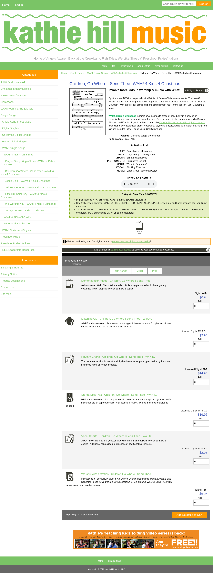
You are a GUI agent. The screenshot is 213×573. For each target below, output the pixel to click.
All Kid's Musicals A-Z (13, 82)
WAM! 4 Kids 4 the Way (16, 217)
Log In (19, 4)
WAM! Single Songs (97, 73)
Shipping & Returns (12, 267)
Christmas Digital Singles (16, 134)
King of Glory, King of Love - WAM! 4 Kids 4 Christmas (28, 163)
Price (155, 271)
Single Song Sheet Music (16, 121)
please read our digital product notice (131, 241)
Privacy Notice (9, 274)
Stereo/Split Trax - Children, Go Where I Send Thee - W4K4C (119, 394)
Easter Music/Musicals (14, 95)
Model (139, 271)
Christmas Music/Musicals (16, 88)
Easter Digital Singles (14, 141)
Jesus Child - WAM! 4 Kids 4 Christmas (25, 181)
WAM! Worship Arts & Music (17, 108)
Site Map (6, 294)
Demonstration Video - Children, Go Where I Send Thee (116, 280)
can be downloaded (121, 249)
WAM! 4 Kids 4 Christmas (124, 73)
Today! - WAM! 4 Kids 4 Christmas (23, 210)
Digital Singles (10, 128)
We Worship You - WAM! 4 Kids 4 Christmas (28, 203)
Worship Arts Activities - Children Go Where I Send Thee (116, 473)
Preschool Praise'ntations (15, 243)
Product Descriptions (13, 280)
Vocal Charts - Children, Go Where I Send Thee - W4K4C (116, 436)
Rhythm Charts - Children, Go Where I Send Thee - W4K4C (118, 356)
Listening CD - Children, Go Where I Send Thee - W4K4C (116, 318)
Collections (7, 102)
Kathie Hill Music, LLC (115, 569)
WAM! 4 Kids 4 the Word (16, 223)
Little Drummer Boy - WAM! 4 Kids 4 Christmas (24, 196)
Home (6, 4)
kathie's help (126, 66)
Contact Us (7, 287)
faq (113, 66)
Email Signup (161, 66)
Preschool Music (10, 236)
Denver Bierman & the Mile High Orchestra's (182, 122)
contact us (178, 66)
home (105, 66)
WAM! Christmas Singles (16, 230)
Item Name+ (121, 271)
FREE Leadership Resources (17, 249)
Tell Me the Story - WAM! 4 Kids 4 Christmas (28, 187)
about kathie (144, 66)
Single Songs (77, 73)
